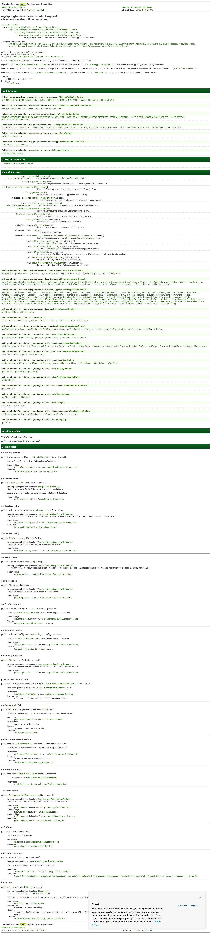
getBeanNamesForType (70, 297)
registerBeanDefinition (13, 284)
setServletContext (41, 263)
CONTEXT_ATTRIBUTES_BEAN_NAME (17, 117)
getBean (131, 295)
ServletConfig (24, 209)
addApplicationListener (13, 293)
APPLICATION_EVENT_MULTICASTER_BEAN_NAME (23, 100)
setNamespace (38, 252)
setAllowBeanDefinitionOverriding (82, 284)
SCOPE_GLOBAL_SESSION (141, 117)
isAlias (142, 282)
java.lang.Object (10, 25)
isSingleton (127, 301)
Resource (26, 198)
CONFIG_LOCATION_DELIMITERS (16, 128)
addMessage (7, 273)
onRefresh (37, 230)
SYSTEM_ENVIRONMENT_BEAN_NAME (135, 128)
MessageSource (176, 44)
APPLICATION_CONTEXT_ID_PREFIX (17, 109)
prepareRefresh (9, 304)
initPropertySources (42, 225)
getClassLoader (9, 312)
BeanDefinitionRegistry (83, 44)
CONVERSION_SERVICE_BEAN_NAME (47, 128)
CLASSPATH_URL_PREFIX (12, 153)
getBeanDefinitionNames (13, 297)
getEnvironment (39, 187)
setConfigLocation (41, 241)
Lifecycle (165, 44)
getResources (129, 282)
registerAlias (195, 282)
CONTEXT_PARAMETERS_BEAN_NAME (49, 117)
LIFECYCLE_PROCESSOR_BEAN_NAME (61, 100)
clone (4, 321)
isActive (88, 301)
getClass (33, 321)
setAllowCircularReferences (116, 284)
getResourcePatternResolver (46, 203)
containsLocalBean (131, 293)
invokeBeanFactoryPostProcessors (65, 301)
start (155, 304)
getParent (112, 299)
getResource (115, 282)
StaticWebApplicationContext (16, 164)
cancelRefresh (9, 282)
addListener (65, 293)
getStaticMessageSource (26, 273)
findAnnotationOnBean (187, 293)
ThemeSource (70, 46)
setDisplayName (126, 304)
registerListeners (83, 304)
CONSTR (31, 10)
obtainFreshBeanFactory (161, 301)
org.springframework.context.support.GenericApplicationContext (47, 32)
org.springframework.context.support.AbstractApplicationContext (43, 30)
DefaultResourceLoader (63, 309)
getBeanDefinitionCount (178, 295)
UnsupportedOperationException (29, 623)
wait (73, 321)
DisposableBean (26, 44)
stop (163, 304)
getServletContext (41, 214)
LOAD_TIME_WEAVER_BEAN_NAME (103, 128)
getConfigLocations (41, 182)
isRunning (113, 301)
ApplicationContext (102, 44)
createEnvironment (41, 176)
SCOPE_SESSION (177, 117)
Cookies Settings (187, 905)
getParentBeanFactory (130, 299)
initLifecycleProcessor (13, 301)
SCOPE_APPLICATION (119, 117)
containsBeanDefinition (108, 293)
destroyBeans (158, 293)
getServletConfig (40, 209)
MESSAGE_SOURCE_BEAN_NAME (101, 100)
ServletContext (23, 214)
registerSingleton (91, 273)
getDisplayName (173, 297)
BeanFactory (12, 44)
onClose (178, 301)
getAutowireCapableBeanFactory (109, 295)
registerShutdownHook (105, 304)
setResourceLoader (161, 284)
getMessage (74, 299)
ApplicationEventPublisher (121, 44)
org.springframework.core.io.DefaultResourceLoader (32, 27)
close (75, 293)
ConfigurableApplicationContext (146, 44)
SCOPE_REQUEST (161, 117)
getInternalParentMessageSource (50, 299)
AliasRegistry (189, 44)
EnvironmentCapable (16, 46)
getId (186, 297)
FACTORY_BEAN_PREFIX (12, 136)
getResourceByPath (41, 198)
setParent (145, 284)
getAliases (59, 295)
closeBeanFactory (26, 282)
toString (171, 304)
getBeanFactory (65, 282)
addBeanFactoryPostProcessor (42, 293)
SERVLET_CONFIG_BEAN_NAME (48, 109)
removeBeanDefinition (52, 284)
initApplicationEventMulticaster (187, 299)
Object (39, 317)
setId (135, 284)
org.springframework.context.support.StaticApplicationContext (51, 35)
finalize (22, 321)
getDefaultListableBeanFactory (91, 282)
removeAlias (34, 284)
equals (12, 321)
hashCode (44, 321)
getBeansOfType (113, 297)
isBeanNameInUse (156, 282)
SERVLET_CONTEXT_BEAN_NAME (15, 119)
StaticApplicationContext (23, 54)
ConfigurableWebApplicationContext (92, 46)
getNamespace (38, 192)
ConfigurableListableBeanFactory (73, 236)
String (25, 182)
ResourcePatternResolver (52, 46)
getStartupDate (150, 299)
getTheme (36, 219)
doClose (171, 293)
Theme (28, 219)
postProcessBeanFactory (44, 236)
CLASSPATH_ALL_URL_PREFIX (15, 145)
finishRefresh (44, 295)
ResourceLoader (33, 46)
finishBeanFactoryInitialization (18, 295)
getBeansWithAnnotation (152, 297)
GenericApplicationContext (73, 279)
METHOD (41, 10)
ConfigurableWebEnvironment (17, 187)
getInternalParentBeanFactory (17, 299)
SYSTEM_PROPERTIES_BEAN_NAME (166, 128)
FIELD (23, 10)
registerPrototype (50, 273)
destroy (146, 293)
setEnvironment (143, 304)
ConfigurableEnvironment (18, 178)
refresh (38, 304)
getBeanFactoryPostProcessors (43, 297)
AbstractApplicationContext (71, 97)
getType (164, 299)
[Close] (200, 897)
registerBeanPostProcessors (58, 304)
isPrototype (101, 301)
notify (53, 321)
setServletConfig (40, 257)
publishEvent (25, 304)
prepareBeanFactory (194, 301)
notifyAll (64, 321)
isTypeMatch (141, 301)
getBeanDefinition (46, 282)
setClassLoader (26, 312)
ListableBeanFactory (64, 44)
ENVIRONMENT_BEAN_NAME (75, 128)
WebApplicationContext (118, 46)
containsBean (87, 293)
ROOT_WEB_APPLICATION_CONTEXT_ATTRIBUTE (87, 117)
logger (83, 100)
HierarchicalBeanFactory (44, 44)
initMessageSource (37, 301)
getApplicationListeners (79, 295)
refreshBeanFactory (176, 282)
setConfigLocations (41, 247)
